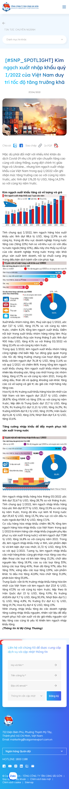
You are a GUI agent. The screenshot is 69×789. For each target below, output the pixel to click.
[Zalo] (15, 145)
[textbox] (34, 39)
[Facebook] (21, 145)
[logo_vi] (20, 7)
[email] (32, 766)
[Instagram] (15, 766)
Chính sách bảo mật (40, 779)
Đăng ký (54, 696)
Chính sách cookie (11, 782)
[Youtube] (10, 766)
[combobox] (34, 39)
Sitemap (29, 782)
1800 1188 (22, 759)
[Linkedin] (21, 766)
